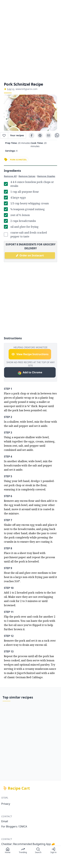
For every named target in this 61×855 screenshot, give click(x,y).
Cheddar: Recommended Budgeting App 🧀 (28, 844)
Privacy (5, 804)
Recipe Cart (19, 788)
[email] (48, 135)
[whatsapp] (57, 135)
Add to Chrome (32, 372)
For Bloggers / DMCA (14, 826)
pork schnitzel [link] (18, 159)
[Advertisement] (30, 40)
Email (4, 821)
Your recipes (17, 135)
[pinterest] (40, 135)
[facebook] (31, 135)
